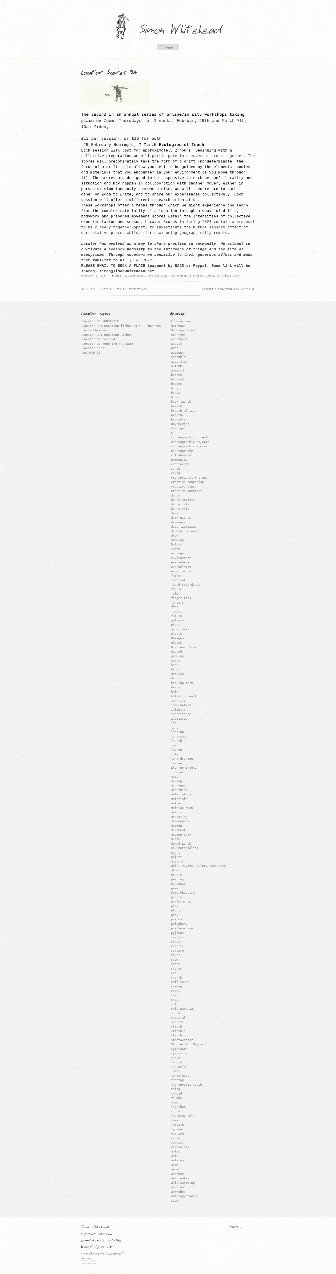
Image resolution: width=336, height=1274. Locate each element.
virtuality (180, 1147)
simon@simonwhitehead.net (102, 1254)
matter (176, 803)
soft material (183, 1008)
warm (174, 1165)
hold (174, 692)
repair (176, 941)
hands (175, 669)
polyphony (179, 924)
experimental (182, 571)
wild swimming (183, 1183)
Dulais (176, 544)
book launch (181, 401)
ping (174, 906)
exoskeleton (181, 567)
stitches (178, 1031)
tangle (176, 1062)
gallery (177, 620)
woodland (178, 1187)
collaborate (181, 455)
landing (177, 732)
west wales (180, 1178)
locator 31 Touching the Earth (108, 343)
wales (175, 1151)
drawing (177, 540)
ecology (177, 553)
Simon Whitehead (185, 30)
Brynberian (180, 424)
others (176, 874)
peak (174, 888)
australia (179, 361)
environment (181, 558)
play (174, 915)
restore (177, 950)
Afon (174, 348)
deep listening (184, 526)
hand (174, 665)
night (175, 852)
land (174, 727)
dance (210, 275)
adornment (179, 339)
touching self (183, 1115)
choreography (182, 451)
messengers (180, 821)
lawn (174, 745)
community (179, 459)
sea (173, 973)
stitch (176, 1026)
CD (173, 433)
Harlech (177, 674)
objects (177, 861)
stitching (179, 1035)
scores (176, 968)
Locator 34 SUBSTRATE (100, 321)
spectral (178, 1017)
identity (178, 700)
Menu (169, 47)
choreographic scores (187, 275)
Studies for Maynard (188, 1044)
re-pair (177, 937)
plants (176, 910)
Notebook (178, 326)
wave (174, 1169)
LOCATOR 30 (91, 352)
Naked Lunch (181, 843)
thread (176, 1093)
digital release (184, 531)
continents (180, 464)
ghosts (176, 633)
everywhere (180, 562)
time (174, 1102)
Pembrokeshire (183, 892)
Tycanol (177, 1129)
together (178, 1107)
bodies (176, 383)
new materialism (184, 848)
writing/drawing (184, 1196)
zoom (236, 275)
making (176, 781)
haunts (176, 678)
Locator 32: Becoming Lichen (107, 334)
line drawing (182, 758)
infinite (178, 709)
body (174, 388)
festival (178, 580)
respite (177, 946)
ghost (175, 624)
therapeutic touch (186, 1084)
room (174, 959)
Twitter (88, 1260)
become (176, 375)
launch (176, 741)
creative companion (187, 482)
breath (176, 406)
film (174, 593)
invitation (180, 718)
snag (174, 999)
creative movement (186, 491)
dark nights (181, 517)
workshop (223, 275)
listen (176, 763)
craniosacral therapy (189, 477)
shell (175, 995)
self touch (180, 982)
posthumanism (182, 928)
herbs (175, 687)
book (174, 397)
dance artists (183, 499)
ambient (177, 352)
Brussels (178, 419)
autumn (176, 366)
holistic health (184, 696)
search (176, 977)
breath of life (184, 410)
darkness (178, 522)
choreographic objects (190, 442)
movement (178, 830)
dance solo (180, 508)
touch (175, 1111)
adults (176, 343)
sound (175, 1013)
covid (175, 473)
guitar (176, 660)
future (176, 616)
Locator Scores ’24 (98, 339)
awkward (177, 370)
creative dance (184, 486)
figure (176, 589)
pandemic (178, 883)
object (176, 857)
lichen (176, 749)
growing (177, 656)
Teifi (175, 1071)
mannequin (179, 785)
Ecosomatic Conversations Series (225, 289)
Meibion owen (182, 808)
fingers (177, 602)
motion (176, 825)
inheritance (181, 714)
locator (177, 772)
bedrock (177, 379)
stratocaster (182, 1040)
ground (176, 651)
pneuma (176, 919)
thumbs (176, 1098)
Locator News (134, 275)
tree (174, 1120)
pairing (177, 879)
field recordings (185, 584)
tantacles (179, 1066)
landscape (179, 736)
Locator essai (94, 348)
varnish (177, 1133)
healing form (182, 683)
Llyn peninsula (184, 767)
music (175, 839)
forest (176, 611)
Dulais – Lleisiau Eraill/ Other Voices (116, 289)
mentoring (179, 817)
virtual (177, 1142)
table (175, 1058)
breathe (177, 415)
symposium (179, 1053)
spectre (177, 1022)
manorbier (179, 790)
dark (174, 513)
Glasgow (177, 638)
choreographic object (189, 437)
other (175, 870)
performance (181, 901)
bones (175, 392)
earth (175, 549)
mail (174, 776)
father (176, 575)
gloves (176, 642)
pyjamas (177, 933)
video (175, 1138)
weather (177, 1174)
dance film (180, 504)
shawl (175, 990)
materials (179, 799)
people (176, 897)
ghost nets (180, 629)
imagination (181, 705)
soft (174, 1004)
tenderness (180, 1075)
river (175, 955)
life (174, 754)
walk (174, 1156)
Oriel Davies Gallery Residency (198, 865)
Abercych (178, 334)
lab (173, 723)
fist (174, 607)
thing (175, 1089)
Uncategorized (157, 275)
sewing (176, 986)
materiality (181, 794)
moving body (181, 834)
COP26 (175, 468)
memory (176, 812)
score (175, 964)
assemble (178, 357)
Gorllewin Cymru (184, 647)
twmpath (177, 1124)
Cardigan (178, 428)
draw (174, 535)
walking (177, 1160)
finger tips (181, 598)
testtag (177, 1080)
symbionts (179, 1049)
